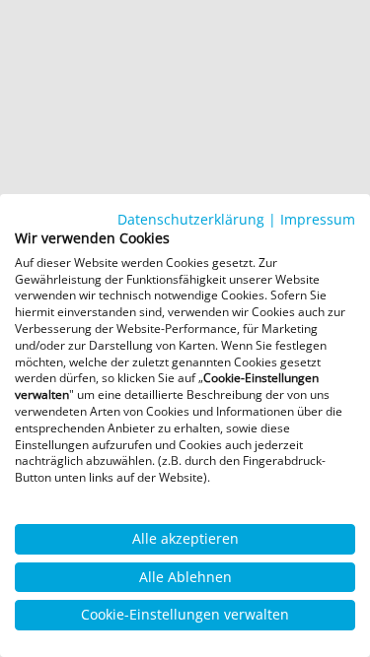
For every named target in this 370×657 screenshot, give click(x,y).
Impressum (317, 219)
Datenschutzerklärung (190, 219)
